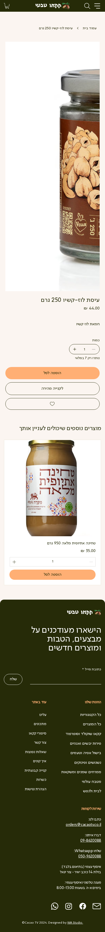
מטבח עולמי (91, 782)
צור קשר (40, 742)
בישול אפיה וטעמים (85, 753)
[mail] (96, 906)
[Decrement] (91, 561)
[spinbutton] (52, 561)
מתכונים (40, 724)
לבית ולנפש (92, 791)
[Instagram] (68, 906)
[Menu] (97, 6)
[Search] (87, 6)
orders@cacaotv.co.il (83, 825)
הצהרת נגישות (35, 789)
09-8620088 (90, 840)
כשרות (41, 780)
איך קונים (39, 761)
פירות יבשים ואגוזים (85, 744)
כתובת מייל (91, 669)
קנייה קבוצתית (35, 770)
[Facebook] (82, 906)
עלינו (42, 715)
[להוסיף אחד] (74, 349)
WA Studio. (75, 922)
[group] (52, 512)
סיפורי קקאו (37, 733)
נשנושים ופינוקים (87, 763)
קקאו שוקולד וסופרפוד (83, 734)
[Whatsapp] (54, 906)
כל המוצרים (92, 724)
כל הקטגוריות (90, 715)
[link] (7, 6)
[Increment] (13, 561)
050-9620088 (89, 856)
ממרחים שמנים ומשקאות (81, 772)
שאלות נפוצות (35, 752)
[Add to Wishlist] (52, 404)
